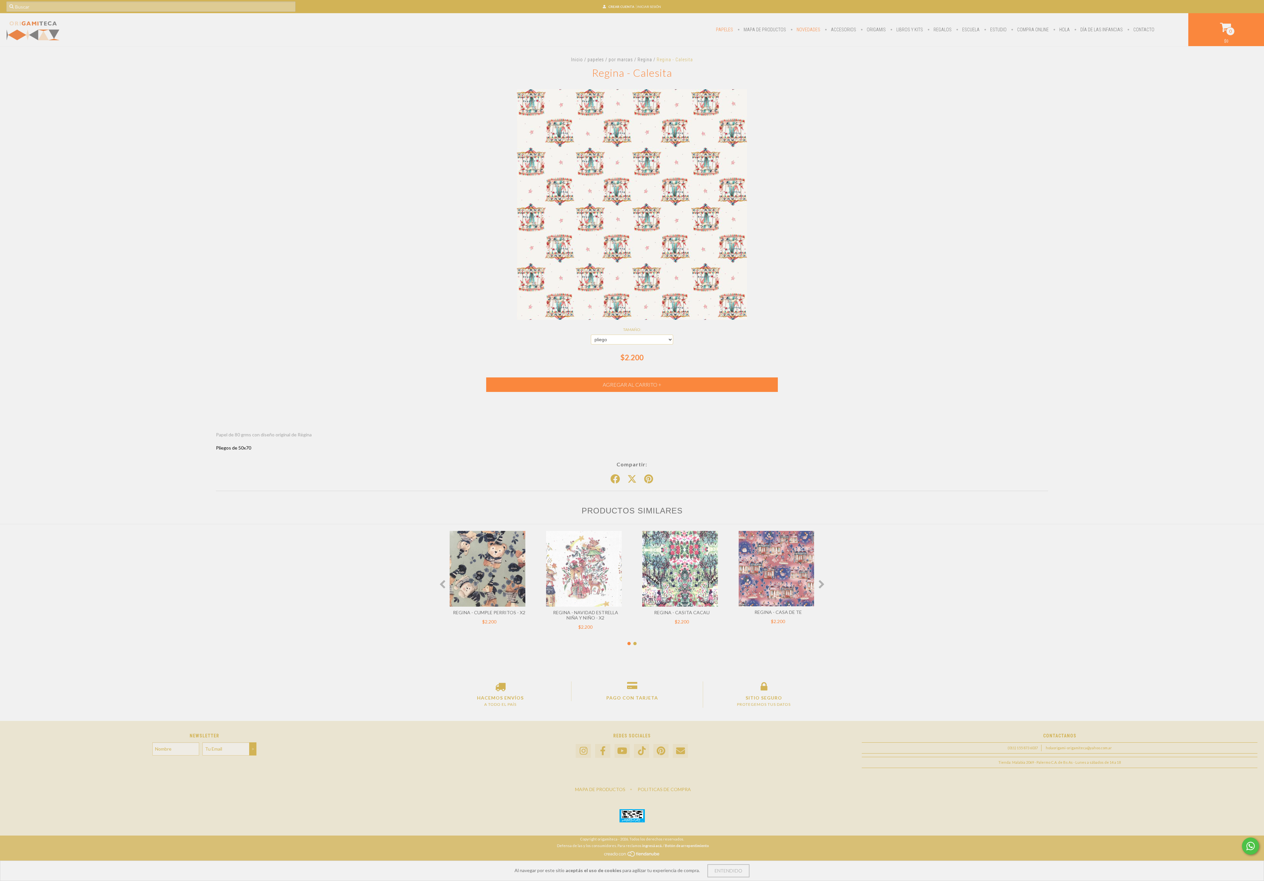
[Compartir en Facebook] (615, 479)
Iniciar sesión (649, 7)
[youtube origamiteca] (622, 751)
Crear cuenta (621, 7)
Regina (645, 59)
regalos (942, 29)
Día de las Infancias (1101, 29)
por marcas (621, 59)
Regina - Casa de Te (778, 612)
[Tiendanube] (632, 855)
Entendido (728, 870)
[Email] (680, 751)
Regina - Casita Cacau (682, 612)
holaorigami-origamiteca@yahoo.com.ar (1079, 748)
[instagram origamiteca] (583, 751)
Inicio (577, 59)
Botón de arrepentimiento (687, 845)
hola (1064, 29)
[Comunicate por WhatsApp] (1250, 846)
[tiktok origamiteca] (641, 751)
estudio (998, 29)
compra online (1032, 29)
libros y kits (909, 29)
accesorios (843, 29)
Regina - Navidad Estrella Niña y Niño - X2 (585, 615)
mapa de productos (764, 29)
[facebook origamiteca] (602, 751)
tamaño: (632, 329)
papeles (724, 29)
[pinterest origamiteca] (661, 751)
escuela (970, 29)
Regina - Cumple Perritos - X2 (489, 612)
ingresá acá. (652, 845)
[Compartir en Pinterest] (648, 479)
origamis (876, 29)
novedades (808, 29)
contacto (1143, 29)
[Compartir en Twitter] (632, 479)
